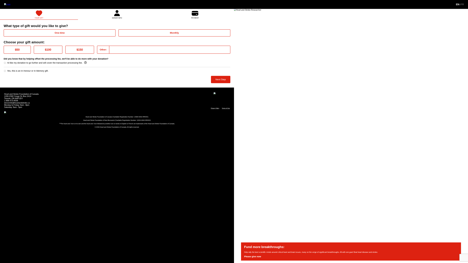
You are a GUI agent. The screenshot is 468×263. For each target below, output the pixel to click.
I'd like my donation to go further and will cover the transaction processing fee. (45, 63)
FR (462, 4)
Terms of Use (226, 108)
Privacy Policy (215, 108)
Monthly (174, 33)
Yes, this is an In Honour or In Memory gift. (27, 71)
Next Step (220, 79)
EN (457, 4)
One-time (60, 33)
